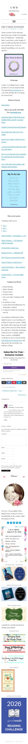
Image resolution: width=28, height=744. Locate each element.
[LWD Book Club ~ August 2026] (14, 581)
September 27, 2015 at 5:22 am (16, 407)
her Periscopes (16, 90)
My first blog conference (10, 248)
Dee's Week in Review (11, 387)
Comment (4, 434)
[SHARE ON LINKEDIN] (19, 382)
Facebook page (15, 112)
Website (3, 458)
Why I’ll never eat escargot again (12, 257)
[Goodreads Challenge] (14, 715)
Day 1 (4, 226)
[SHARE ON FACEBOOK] (8, 382)
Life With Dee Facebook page (11, 340)
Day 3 (5, 231)
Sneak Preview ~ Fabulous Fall (12, 253)
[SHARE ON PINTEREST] (14, 382)
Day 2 (5, 228)
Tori (10, 405)
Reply (5, 419)
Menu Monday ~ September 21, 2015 (13, 236)
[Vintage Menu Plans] (14, 622)
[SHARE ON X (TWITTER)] (3, 382)
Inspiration (5, 105)
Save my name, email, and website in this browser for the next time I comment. (11, 466)
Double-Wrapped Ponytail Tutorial (13, 127)
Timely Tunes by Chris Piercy (11, 262)
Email (3, 453)
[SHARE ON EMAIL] (24, 382)
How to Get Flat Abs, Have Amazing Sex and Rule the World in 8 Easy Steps (13, 156)
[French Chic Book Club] (14, 602)
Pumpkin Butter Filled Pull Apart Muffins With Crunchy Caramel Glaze (13, 119)
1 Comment (20, 28)
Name (3, 447)
